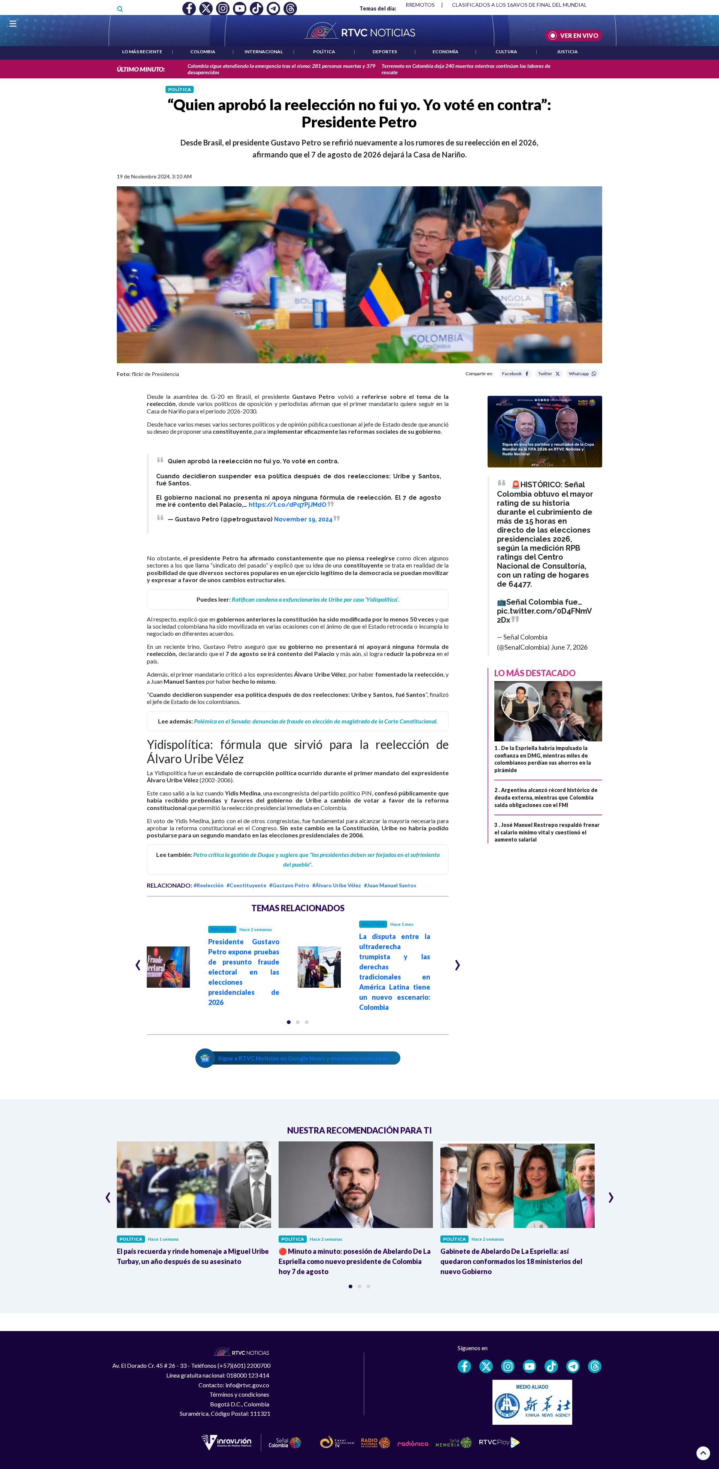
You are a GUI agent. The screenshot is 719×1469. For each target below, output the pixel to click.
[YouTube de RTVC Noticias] (529, 1366)
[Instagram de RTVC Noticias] (508, 1366)
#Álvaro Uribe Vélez (336, 885)
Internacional (264, 51)
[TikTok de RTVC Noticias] (551, 1366)
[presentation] (138, 961)
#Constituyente (246, 885)
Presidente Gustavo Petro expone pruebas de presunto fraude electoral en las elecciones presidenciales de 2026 (243, 971)
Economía (445, 51)
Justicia (567, 51)
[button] (288, 1022)
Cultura (506, 51)
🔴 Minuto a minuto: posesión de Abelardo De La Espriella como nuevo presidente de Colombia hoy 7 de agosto (355, 1261)
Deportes (385, 51)
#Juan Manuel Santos (390, 885)
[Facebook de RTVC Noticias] (464, 1366)
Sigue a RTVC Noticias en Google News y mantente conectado (303, 1058)
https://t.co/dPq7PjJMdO (288, 504)
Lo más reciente (142, 51)
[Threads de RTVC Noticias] (594, 1366)
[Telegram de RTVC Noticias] (573, 1366)
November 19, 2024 (303, 519)
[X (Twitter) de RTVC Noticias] (486, 1366)
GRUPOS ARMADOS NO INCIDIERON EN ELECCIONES (533, 4)
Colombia (202, 51)
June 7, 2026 (569, 647)
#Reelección (209, 885)
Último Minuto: (141, 69)
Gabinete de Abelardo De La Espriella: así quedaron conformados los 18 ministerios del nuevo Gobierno (511, 1261)
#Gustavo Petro (289, 885)
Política (324, 51)
